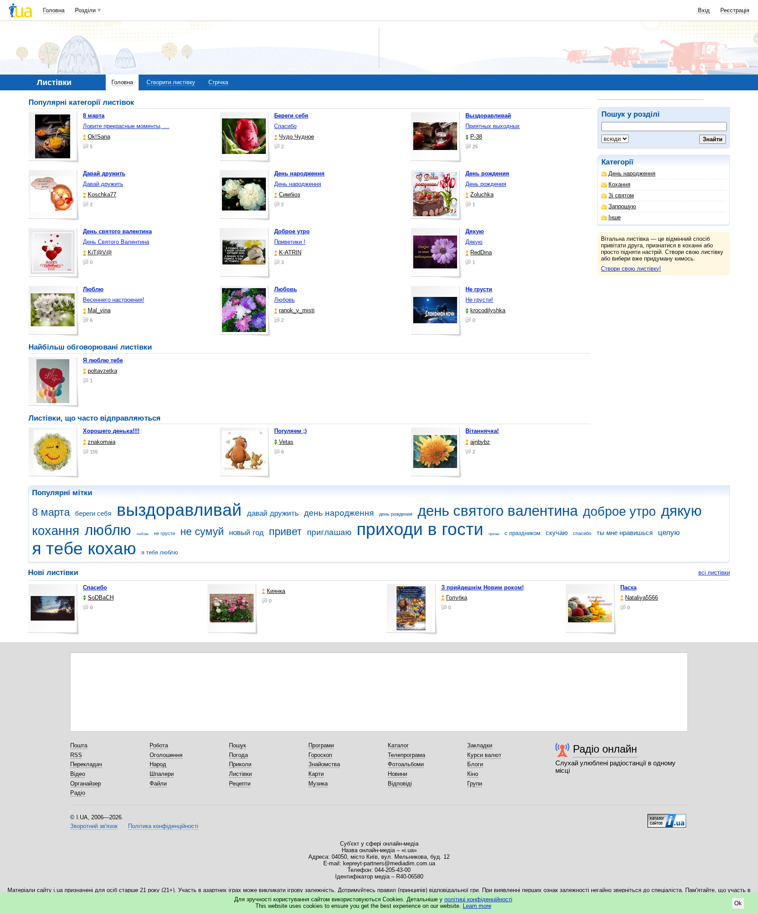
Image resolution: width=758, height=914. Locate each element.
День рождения (485, 184)
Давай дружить (103, 184)
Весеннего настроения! (113, 299)
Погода (238, 755)
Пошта (78, 745)
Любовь (284, 299)
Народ (158, 764)
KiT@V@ (100, 252)
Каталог (398, 745)
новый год (246, 532)
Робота (159, 745)
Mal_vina (99, 310)
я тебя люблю (159, 552)
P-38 (476, 136)
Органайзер (85, 783)
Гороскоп (320, 755)
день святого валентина (498, 511)
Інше (614, 217)
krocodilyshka (487, 310)
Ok (738, 903)
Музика (318, 783)
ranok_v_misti (297, 310)
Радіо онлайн (605, 749)
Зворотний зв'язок (94, 826)
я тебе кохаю (84, 548)
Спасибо (285, 126)
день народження (339, 513)
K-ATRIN (290, 252)
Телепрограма (406, 755)
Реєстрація (734, 10)
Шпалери (162, 774)
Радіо (77, 792)
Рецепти (239, 783)
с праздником (522, 533)
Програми (321, 745)
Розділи (85, 10)
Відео (77, 774)
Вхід (704, 10)
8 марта (51, 512)
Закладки (479, 745)
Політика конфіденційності (163, 826)
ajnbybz (480, 442)
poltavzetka (102, 371)
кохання (55, 531)
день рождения (395, 514)
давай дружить (273, 513)
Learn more (477, 906)
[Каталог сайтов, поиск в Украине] (666, 817)
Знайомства (324, 764)
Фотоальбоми (406, 764)
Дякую (474, 242)
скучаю (557, 532)
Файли (158, 783)
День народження (631, 173)
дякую (681, 511)
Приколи (240, 764)
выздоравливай (179, 509)
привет (285, 531)
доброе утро (619, 511)
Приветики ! (289, 242)
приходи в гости (420, 529)
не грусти (164, 533)
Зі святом (621, 195)
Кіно (472, 774)
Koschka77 (102, 194)
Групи (474, 783)
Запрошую (622, 206)
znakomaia (101, 442)
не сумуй (202, 531)
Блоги (475, 764)
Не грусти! (479, 299)
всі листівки (714, 572)
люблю (108, 530)
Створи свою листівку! (631, 268)
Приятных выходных (492, 126)
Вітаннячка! (482, 431)
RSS (76, 755)
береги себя (93, 513)
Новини (397, 774)
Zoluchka (481, 194)
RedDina (481, 252)
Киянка (276, 591)
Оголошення (166, 755)
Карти (316, 774)
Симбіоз (289, 194)
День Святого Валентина (116, 242)
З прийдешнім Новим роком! (482, 587)
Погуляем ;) (290, 431)
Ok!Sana (99, 136)
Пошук (237, 745)
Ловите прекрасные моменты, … (126, 126)
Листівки (240, 774)
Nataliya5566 (641, 597)
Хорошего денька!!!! (111, 431)
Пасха (628, 587)
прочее (494, 534)
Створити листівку (171, 82)
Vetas (286, 442)
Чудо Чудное (296, 136)
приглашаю (329, 532)
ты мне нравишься (625, 532)
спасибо (582, 533)
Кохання (619, 184)
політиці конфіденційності (478, 899)
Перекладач (86, 764)
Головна (53, 10)
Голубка (456, 597)
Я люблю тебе (103, 360)
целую (669, 532)
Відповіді (400, 783)
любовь (142, 534)
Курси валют (484, 755)
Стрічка (218, 82)
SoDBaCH (101, 597)
